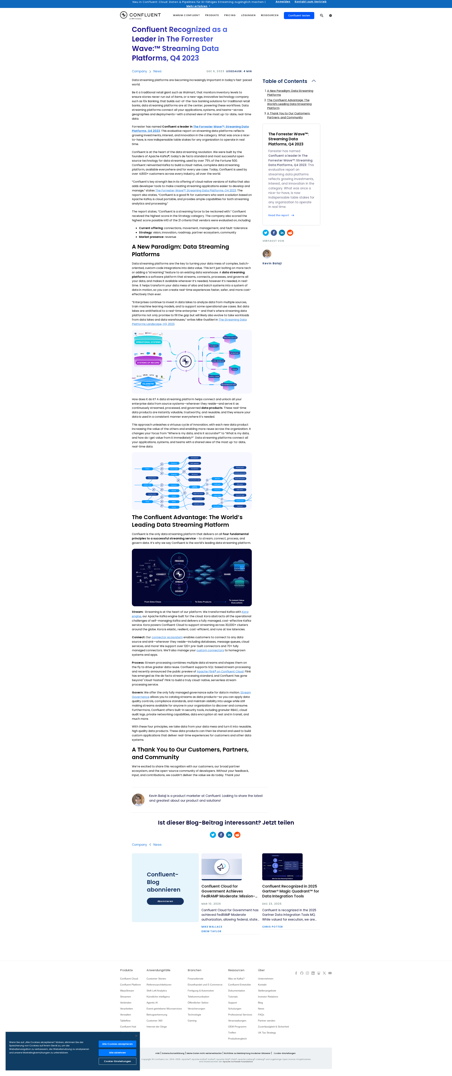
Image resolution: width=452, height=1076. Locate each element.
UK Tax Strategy (267, 1032)
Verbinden (125, 1002)
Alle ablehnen (117, 1052)
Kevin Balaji (272, 263)
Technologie (194, 1014)
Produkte (126, 970)
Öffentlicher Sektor (198, 1002)
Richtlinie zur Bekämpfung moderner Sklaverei (247, 1053)
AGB (157, 1053)
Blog (260, 1002)
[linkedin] (282, 233)
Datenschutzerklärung (173, 1053)
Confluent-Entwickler (239, 984)
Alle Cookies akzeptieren (117, 1044)
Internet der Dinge (157, 1026)
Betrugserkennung (157, 1014)
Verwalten (125, 1014)
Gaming (192, 1020)
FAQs (261, 1014)
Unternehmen (265, 978)
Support (232, 1002)
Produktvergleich (237, 1038)
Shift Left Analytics (157, 990)
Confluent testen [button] (299, 15)
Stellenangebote (267, 990)
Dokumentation (236, 990)
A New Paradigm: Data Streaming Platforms (290, 93)
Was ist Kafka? (236, 978)
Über (261, 970)
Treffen (232, 1032)
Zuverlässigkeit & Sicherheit (273, 1026)
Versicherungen (196, 1008)
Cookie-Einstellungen (285, 1053)
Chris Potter (272, 926)
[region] (73, 1051)
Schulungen (234, 1008)
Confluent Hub (128, 1026)
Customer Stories (156, 978)
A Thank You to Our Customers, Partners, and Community (288, 115)
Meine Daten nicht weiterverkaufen (204, 1053)
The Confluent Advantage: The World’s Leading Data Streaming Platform (289, 104)
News (157, 71)
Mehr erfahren (196, 6)
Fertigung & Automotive (201, 990)
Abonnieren (165, 901)
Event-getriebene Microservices (164, 1008)
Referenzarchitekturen (159, 984)
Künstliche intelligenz (158, 996)
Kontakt (262, 984)
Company (139, 71)
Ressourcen (236, 970)
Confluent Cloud (129, 978)
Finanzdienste (195, 978)
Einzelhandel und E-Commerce (205, 984)
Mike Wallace (211, 926)
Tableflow (125, 1020)
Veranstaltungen (237, 1020)
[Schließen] (136, 1036)
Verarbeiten (126, 1008)
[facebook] (274, 233)
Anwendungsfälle (158, 970)
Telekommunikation (198, 996)
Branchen (194, 970)
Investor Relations (268, 996)
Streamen (125, 996)
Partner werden (266, 1020)
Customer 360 (154, 1020)
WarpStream (127, 990)
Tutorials (233, 996)
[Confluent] (140, 15)
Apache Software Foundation (238, 1061)
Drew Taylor (211, 931)
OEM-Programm (237, 1026)
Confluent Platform (130, 984)
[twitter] (266, 233)
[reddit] (290, 233)
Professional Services (240, 1014)
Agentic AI (152, 1002)
